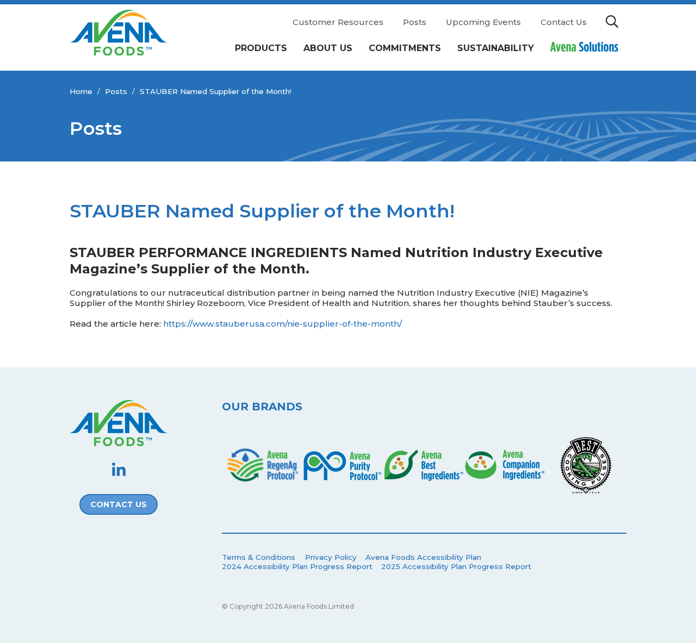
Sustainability (495, 48)
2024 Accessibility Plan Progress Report (297, 566)
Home (81, 91)
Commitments (405, 48)
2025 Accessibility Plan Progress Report (456, 566)
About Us (327, 48)
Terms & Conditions (258, 557)
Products (261, 48)
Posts (414, 22)
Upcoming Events (483, 22)
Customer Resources (338, 22)
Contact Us (563, 22)
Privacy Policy (331, 557)
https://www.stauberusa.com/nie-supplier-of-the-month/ (282, 324)
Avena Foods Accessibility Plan (423, 557)
